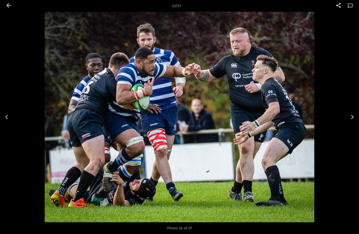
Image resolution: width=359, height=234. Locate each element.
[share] (338, 5)
